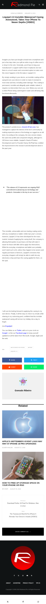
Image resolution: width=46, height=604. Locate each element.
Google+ (5, 333)
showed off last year (29, 127)
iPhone (30, 347)
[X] (18, 575)
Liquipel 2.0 (14, 351)
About (8, 583)
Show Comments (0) (22, 531)
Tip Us (38, 583)
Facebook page (21, 333)
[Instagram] (23, 575)
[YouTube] (27, 575)
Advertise (16, 583)
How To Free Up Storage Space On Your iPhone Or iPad (20, 484)
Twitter (19, 330)
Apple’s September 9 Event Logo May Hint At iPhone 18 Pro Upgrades (22, 442)
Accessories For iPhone (18, 347)
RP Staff (5, 489)
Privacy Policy (28, 583)
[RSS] (32, 575)
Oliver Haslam (7, 447)
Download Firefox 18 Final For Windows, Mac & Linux (23, 503)
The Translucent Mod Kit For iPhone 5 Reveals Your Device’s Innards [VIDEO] (23, 514)
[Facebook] (14, 575)
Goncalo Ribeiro (17, 13)
